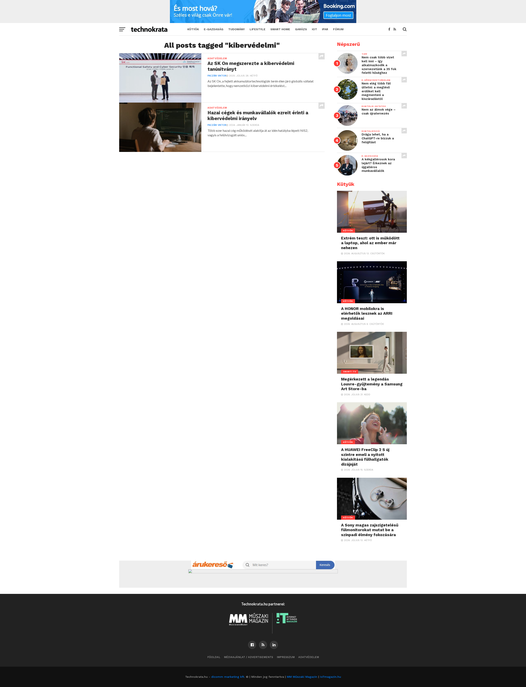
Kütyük (193, 29)
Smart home (280, 29)
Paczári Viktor (217, 75)
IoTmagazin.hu (330, 676)
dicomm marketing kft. (228, 676)
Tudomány (236, 29)
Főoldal (213, 657)
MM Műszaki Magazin (302, 676)
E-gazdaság (213, 29)
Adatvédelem (308, 657)
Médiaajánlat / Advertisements (248, 657)
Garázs (301, 29)
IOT (314, 29)
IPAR (325, 29)
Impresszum (286, 657)
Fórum (338, 29)
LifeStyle (257, 29)
